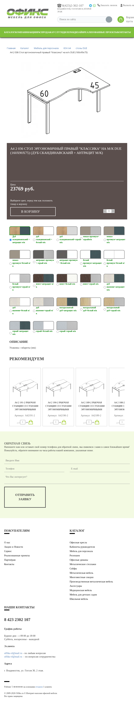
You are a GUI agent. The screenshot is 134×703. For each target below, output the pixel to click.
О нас (7, 542)
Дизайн (79, 32)
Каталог (9, 32)
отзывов (39, 687)
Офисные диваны (79, 560)
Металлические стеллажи (83, 564)
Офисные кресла (78, 542)
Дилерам (68, 32)
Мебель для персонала (81, 551)
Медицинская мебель (81, 590)
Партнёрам (10, 560)
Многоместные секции (82, 577)
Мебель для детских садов (83, 594)
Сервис (8, 551)
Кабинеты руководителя (82, 547)
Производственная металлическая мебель (91, 581)
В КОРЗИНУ (30, 211)
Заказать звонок (108, 5)
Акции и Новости (13, 547)
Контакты (124, 32)
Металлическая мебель (81, 573)
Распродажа (45, 32)
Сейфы (73, 568)
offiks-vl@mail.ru (13, 653)
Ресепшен (75, 555)
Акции (33, 32)
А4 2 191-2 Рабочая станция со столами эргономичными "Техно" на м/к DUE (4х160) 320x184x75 (25, 409)
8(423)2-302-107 (73, 5)
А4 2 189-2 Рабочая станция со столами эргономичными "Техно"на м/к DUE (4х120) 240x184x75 (92, 409)
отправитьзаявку (25, 497)
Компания (22, 32)
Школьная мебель (79, 599)
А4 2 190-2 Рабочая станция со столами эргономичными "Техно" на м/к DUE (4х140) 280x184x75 (58, 409)
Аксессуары (76, 586)
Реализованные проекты (100, 32)
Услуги (58, 32)
